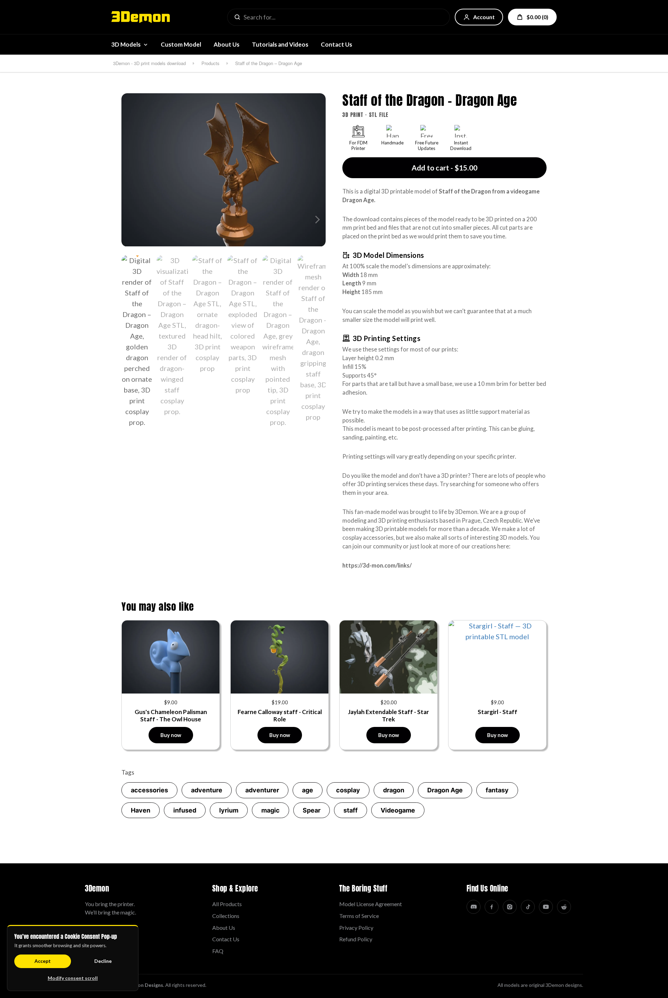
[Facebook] (492, 907)
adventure (206, 790)
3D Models (126, 44)
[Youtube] (546, 907)
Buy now (170, 735)
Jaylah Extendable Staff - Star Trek (388, 715)
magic (270, 810)
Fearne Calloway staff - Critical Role (280, 715)
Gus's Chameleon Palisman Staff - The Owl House (171, 715)
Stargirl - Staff (497, 711)
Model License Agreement (370, 904)
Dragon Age (445, 790)
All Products (227, 904)
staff (350, 810)
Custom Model (181, 44)
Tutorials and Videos (280, 44)
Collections (225, 915)
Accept (42, 961)
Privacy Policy (356, 927)
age (307, 790)
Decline (103, 961)
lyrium (228, 810)
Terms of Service (359, 915)
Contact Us (336, 44)
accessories (149, 790)
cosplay (348, 790)
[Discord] (473, 907)
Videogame (398, 810)
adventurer (262, 790)
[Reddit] (564, 907)
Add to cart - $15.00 (444, 167)
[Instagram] (510, 907)
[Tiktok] (528, 907)
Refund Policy (355, 939)
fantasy (497, 790)
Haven (140, 810)
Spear (311, 810)
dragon (393, 790)
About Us (226, 44)
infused (184, 810)
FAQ (217, 951)
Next (316, 219)
